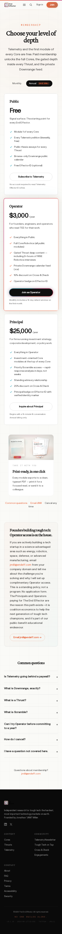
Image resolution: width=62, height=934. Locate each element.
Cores (7, 840)
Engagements (41, 855)
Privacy (7, 881)
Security (8, 896)
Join (52, 5)
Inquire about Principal (31, 406)
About (7, 871)
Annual (38, 83)
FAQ (6, 876)
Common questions (16, 503)
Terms (7, 886)
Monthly (16, 83)
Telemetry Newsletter (44, 840)
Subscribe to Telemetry (31, 177)
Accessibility (10, 891)
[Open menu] (24, 5)
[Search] (31, 5)
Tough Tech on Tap (44, 845)
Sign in (39, 5)
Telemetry (9, 850)
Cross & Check (41, 850)
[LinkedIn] (5, 824)
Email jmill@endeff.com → (27, 637)
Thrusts (8, 845)
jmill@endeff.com (20, 564)
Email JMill (36, 503)
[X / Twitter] (11, 824)
